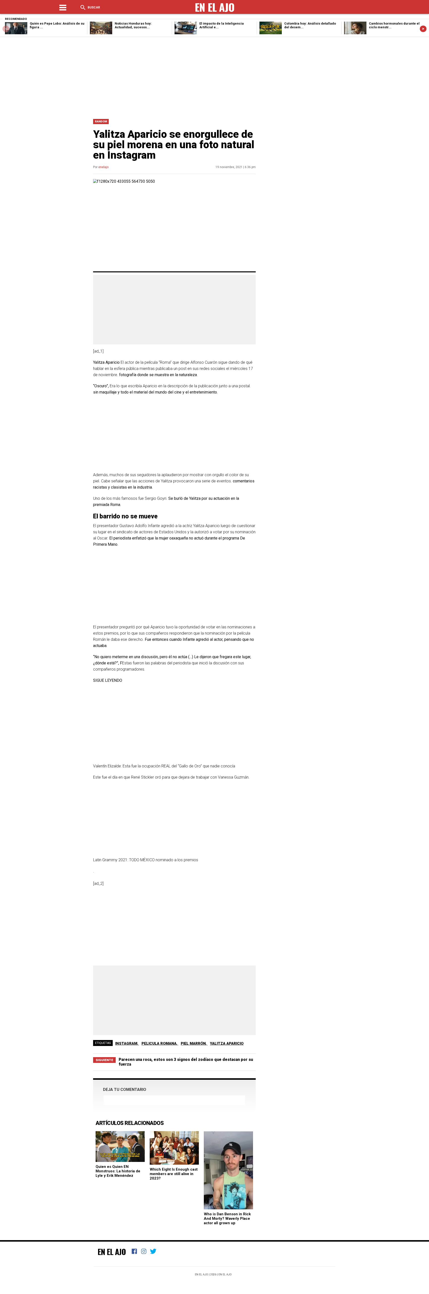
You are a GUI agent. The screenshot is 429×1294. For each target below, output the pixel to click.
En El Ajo (112, 1251)
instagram (126, 1043)
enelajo (103, 167)
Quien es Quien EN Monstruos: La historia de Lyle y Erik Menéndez (118, 1171)
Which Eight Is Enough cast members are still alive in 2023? (174, 1174)
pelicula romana (159, 1043)
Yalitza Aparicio (227, 1043)
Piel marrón (193, 1043)
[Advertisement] (214, 76)
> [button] (423, 28)
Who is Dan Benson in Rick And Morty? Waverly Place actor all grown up (227, 1218)
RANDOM (101, 121)
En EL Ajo (225, 1274)
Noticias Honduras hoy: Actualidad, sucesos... (133, 25)
